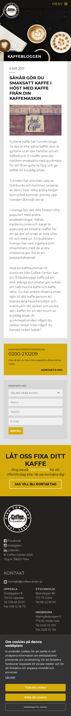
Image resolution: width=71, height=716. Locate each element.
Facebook (14, 540)
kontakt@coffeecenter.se (25, 581)
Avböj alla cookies (35, 697)
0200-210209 (23, 354)
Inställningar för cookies (35, 707)
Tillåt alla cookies (35, 687)
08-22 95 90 (48, 602)
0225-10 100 (48, 625)
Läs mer (10, 677)
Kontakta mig (51, 369)
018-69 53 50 (16, 602)
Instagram (14, 545)
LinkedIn (13, 550)
